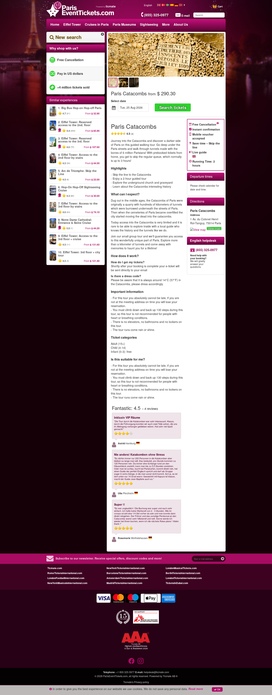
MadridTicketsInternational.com (124, 583)
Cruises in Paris (97, 24)
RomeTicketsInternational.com (64, 573)
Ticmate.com (54, 568)
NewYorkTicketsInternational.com (126, 568)
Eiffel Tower (72, 24)
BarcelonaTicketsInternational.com (126, 573)
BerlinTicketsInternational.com (183, 573)
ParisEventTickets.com (115, 676)
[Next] (198, 55)
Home (54, 24)
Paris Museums (124, 24)
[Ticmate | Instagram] (141, 661)
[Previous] (134, 55)
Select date (118, 101)
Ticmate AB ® (170, 676)
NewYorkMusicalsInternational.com (67, 583)
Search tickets (172, 107)
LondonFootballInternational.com (65, 578)
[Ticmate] (106, 6)
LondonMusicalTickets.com (181, 568)
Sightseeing (149, 24)
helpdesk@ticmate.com (156, 672)
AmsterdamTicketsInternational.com (127, 578)
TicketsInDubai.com (177, 583)
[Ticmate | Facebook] (131, 661)
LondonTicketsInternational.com (184, 578)
